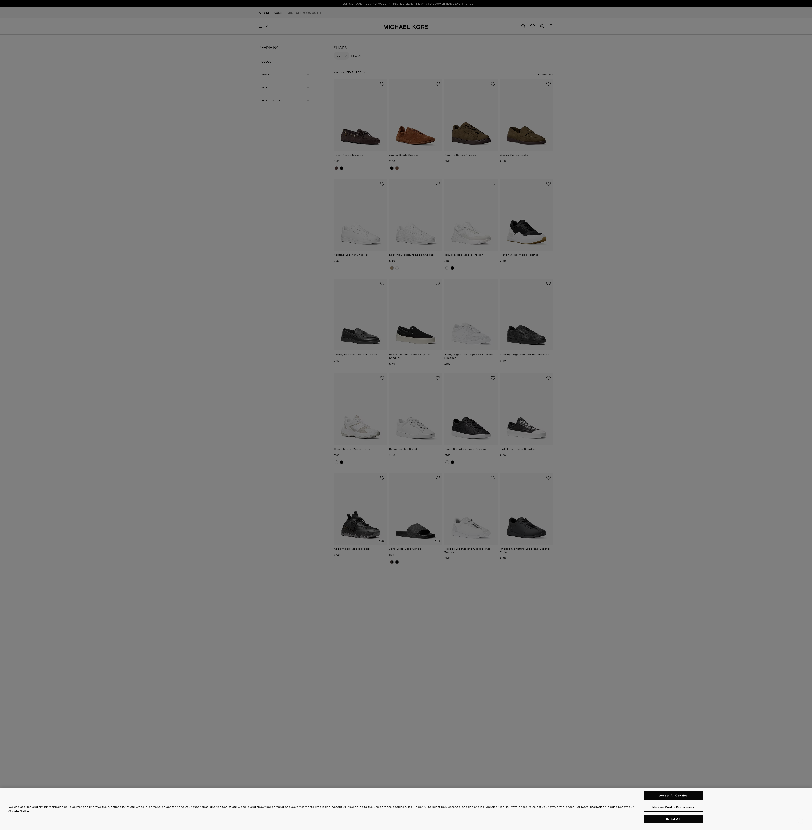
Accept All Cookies (673, 795)
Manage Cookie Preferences (673, 807)
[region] (406, 809)
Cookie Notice (18, 811)
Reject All (673, 819)
